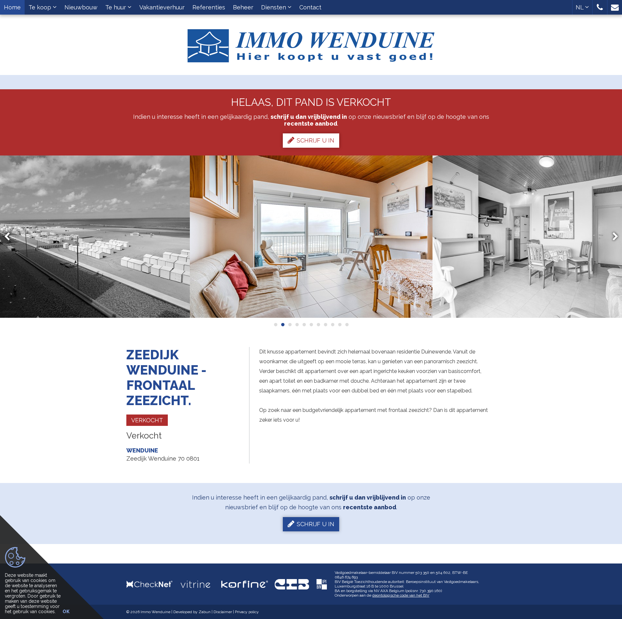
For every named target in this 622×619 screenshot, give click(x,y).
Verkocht (147, 420)
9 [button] (332, 325)
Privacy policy (247, 612)
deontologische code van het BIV (400, 595)
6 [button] (311, 325)
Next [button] (612, 237)
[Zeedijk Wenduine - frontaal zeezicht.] (311, 236)
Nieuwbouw (81, 7)
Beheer (243, 7)
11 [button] (347, 325)
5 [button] (304, 325)
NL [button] (580, 7)
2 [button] (282, 325)
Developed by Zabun (192, 612)
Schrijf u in (315, 140)
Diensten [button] (274, 7)
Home (12, 7)
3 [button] (290, 325)
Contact (310, 7)
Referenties (208, 7)
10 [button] (339, 325)
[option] (311, 236)
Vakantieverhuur (162, 7)
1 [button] (275, 325)
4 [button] (297, 325)
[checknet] (153, 584)
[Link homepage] (311, 43)
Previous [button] (10, 237)
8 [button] (325, 325)
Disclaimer (222, 612)
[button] (600, 7)
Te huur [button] (116, 7)
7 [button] (318, 325)
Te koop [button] (41, 7)
